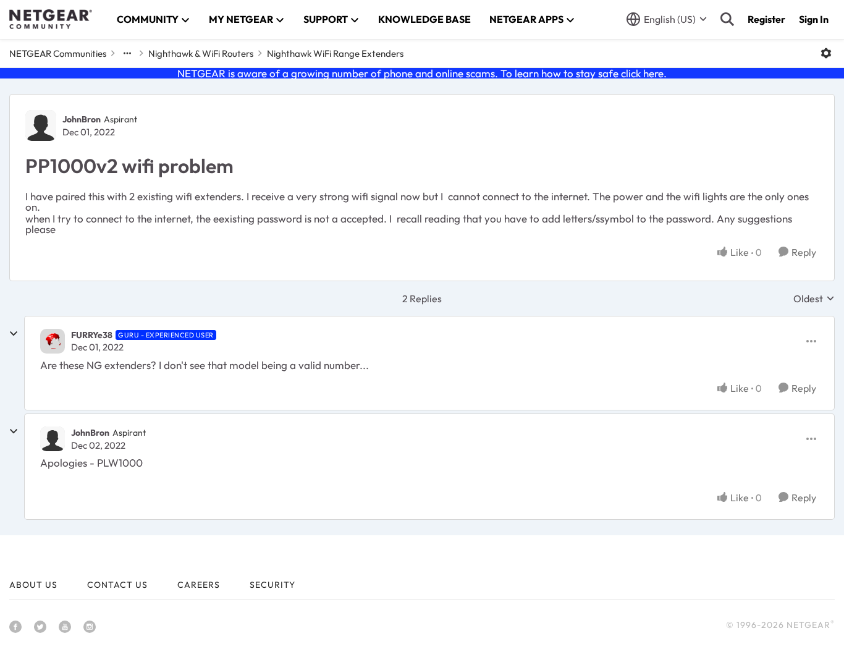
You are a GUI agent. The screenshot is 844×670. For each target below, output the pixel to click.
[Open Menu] (826, 53)
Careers (198, 584)
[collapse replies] (13, 333)
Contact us (117, 584)
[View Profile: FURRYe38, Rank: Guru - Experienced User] (52, 341)
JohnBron (81, 119)
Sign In (814, 19)
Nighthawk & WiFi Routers (200, 53)
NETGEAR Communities (57, 53)
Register (766, 19)
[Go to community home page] (50, 19)
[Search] (727, 19)
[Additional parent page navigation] (127, 53)
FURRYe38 (91, 335)
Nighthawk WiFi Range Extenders (335, 53)
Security (272, 584)
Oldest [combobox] (814, 298)
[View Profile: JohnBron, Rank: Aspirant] (40, 125)
